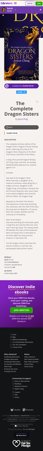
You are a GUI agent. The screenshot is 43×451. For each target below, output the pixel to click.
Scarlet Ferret (28, 86)
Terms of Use (28, 367)
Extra (14, 335)
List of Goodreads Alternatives (22, 342)
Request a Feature (21, 386)
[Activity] (40, 10)
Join (39, 3)
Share (21, 92)
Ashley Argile (34, 419)
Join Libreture (21, 310)
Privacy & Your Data (11, 369)
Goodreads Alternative (12, 357)
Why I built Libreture (31, 362)
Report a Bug (19, 389)
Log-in (29, 3)
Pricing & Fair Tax (10, 371)
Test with (29, 429)
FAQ (16, 395)
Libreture (6, 3)
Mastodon (29, 410)
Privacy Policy (28, 364)
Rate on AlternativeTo (22, 381)
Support (17, 392)
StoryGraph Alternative (12, 362)
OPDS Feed (8, 367)
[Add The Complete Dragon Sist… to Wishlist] (37, 102)
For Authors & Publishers (12, 364)
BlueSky (17, 410)
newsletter (19, 345)
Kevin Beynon (13, 419)
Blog (13, 337)
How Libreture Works (31, 359)
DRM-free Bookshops (19, 340)
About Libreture (29, 357)
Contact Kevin (17, 347)
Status (17, 397)
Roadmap (18, 384)
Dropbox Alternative (11, 359)
